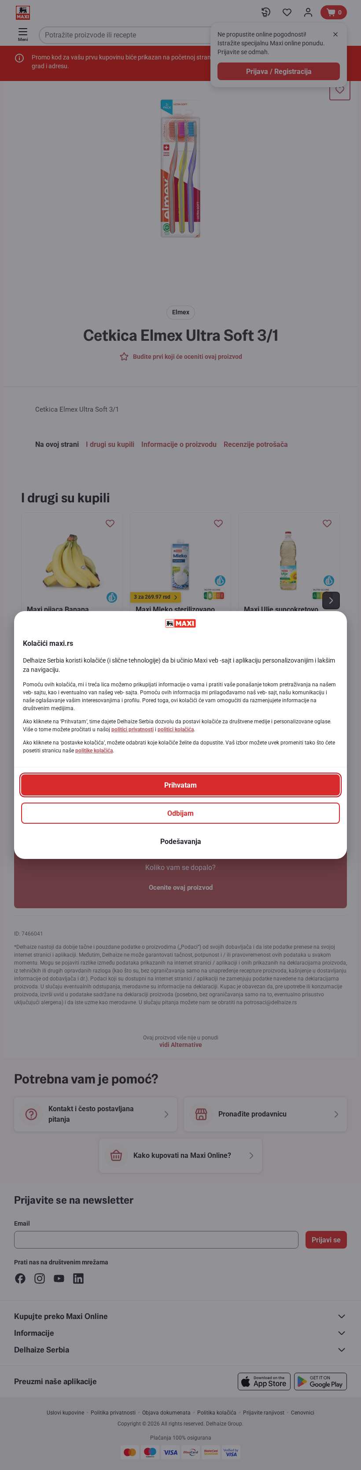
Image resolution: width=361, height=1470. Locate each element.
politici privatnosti (132, 729)
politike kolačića (94, 751)
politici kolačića (176, 729)
